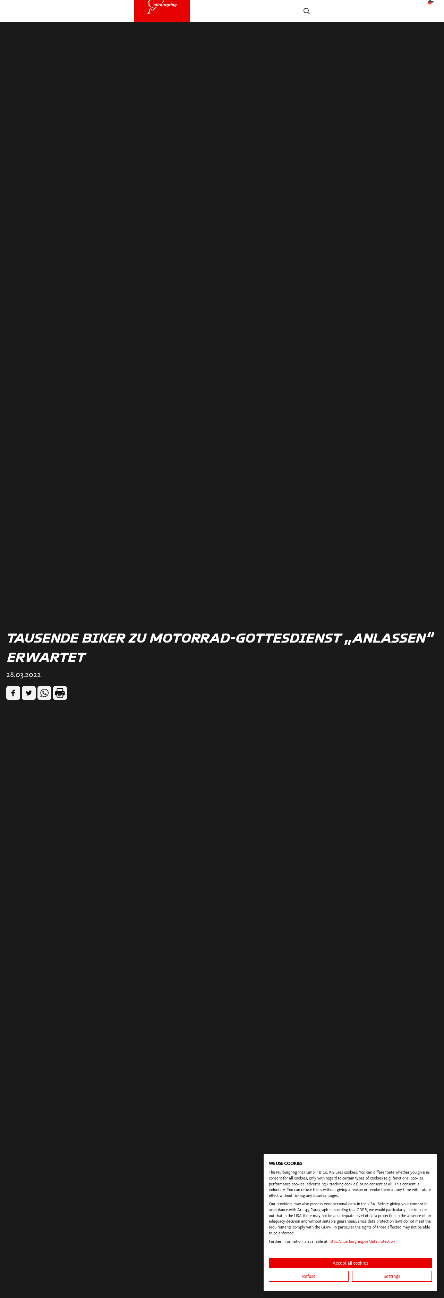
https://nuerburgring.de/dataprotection (361, 1241)
